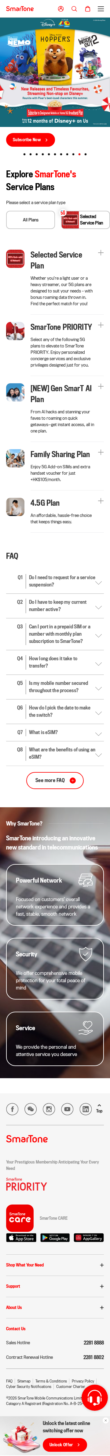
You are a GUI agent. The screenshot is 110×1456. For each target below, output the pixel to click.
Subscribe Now (27, 139)
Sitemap (24, 1381)
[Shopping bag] (87, 8)
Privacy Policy (83, 1381)
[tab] (24, 154)
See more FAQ (50, 780)
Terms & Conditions (51, 1381)
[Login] (60, 8)
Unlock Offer (61, 1444)
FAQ (9, 1381)
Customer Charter (70, 1386)
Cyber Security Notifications (28, 1386)
